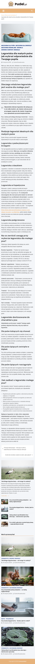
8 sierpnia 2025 (7, 62)
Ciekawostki (5, 558)
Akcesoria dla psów (8, 45)
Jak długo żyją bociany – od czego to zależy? (16, 481)
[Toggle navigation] (3, 11)
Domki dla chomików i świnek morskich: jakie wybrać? (18, 455)
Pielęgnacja (10, 618)
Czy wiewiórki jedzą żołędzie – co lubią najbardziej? (20, 500)
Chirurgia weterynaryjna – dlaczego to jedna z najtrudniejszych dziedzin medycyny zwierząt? (15, 448)
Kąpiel (3, 618)
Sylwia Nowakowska (18, 62)
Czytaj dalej (4, 495)
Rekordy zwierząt (14, 558)
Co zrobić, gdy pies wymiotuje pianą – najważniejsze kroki (21, 523)
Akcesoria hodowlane (8, 47)
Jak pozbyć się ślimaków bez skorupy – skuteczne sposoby (19, 515)
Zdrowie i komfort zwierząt (10, 50)
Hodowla (20, 47)
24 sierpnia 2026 (7, 562)
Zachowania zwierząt (16, 587)
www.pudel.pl (22, 661)
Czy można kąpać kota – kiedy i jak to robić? (15, 621)
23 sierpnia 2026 (7, 623)
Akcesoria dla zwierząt (23, 45)
